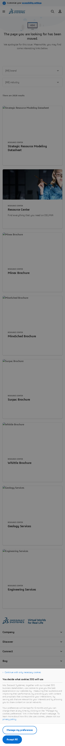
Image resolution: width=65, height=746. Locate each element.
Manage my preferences (20, 730)
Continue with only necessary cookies (23, 672)
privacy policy (9, 719)
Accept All (12, 739)
